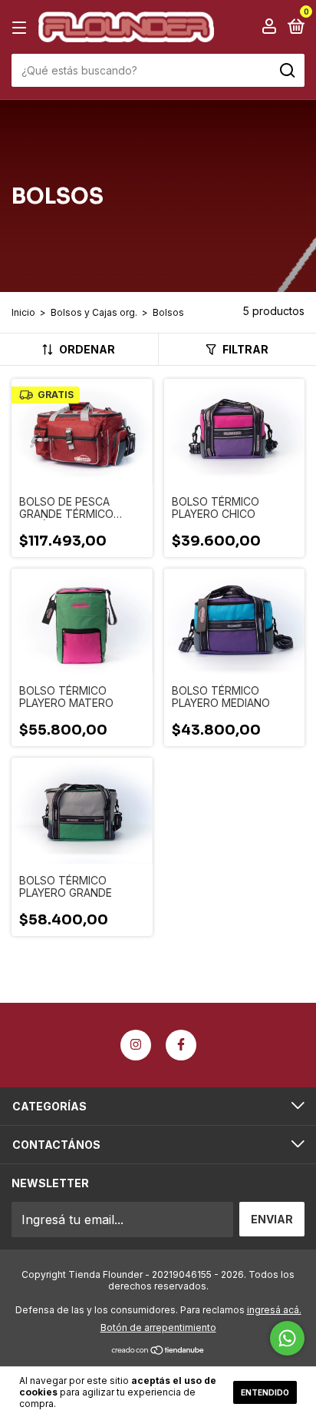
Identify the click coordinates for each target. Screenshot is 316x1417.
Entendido (265, 1392)
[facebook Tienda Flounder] (181, 1045)
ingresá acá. (274, 1310)
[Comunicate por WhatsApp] (287, 1338)
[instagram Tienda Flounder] (135, 1045)
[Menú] (22, 27)
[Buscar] (286, 71)
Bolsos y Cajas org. (94, 312)
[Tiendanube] (158, 1351)
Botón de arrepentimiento (158, 1327)
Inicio (23, 312)
